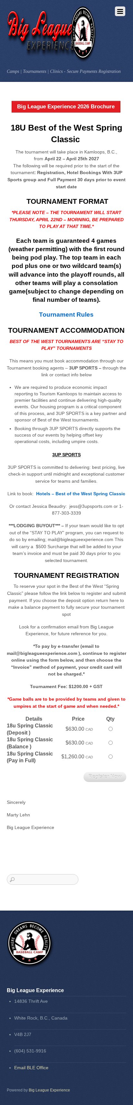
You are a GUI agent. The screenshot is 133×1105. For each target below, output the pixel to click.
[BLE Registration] (52, 59)
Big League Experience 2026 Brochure (66, 107)
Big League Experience (49, 1090)
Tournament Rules (66, 314)
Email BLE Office (31, 1067)
